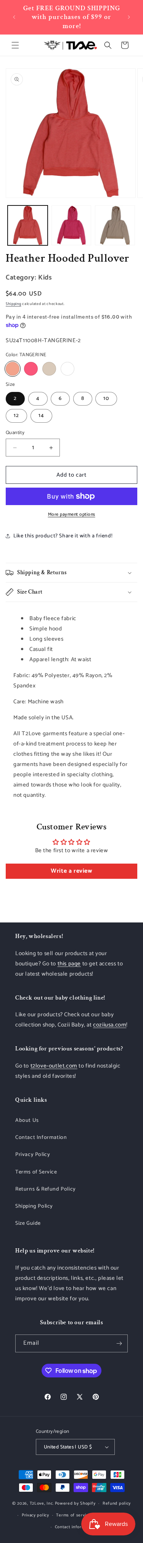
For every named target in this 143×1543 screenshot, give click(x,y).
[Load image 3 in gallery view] (115, 225)
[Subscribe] (119, 1343)
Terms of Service (36, 1172)
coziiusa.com (109, 1025)
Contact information (75, 1527)
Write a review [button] (71, 871)
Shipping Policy (34, 1206)
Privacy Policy (32, 1154)
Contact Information (41, 1137)
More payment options (71, 514)
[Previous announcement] (14, 17)
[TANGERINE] (12, 369)
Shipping (13, 304)
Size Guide (28, 1223)
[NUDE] (49, 369)
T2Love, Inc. (42, 1503)
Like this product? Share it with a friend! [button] (62, 536)
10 (106, 398)
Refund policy (117, 1503)
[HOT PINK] (31, 369)
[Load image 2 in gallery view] (71, 225)
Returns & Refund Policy (45, 1189)
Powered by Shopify (75, 1503)
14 (41, 415)
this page (69, 963)
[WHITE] (67, 369)
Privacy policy (35, 1515)
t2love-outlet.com (54, 1066)
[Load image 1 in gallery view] (28, 225)
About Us (27, 1120)
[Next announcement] (129, 17)
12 (16, 415)
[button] (15, 45)
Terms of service (73, 1515)
